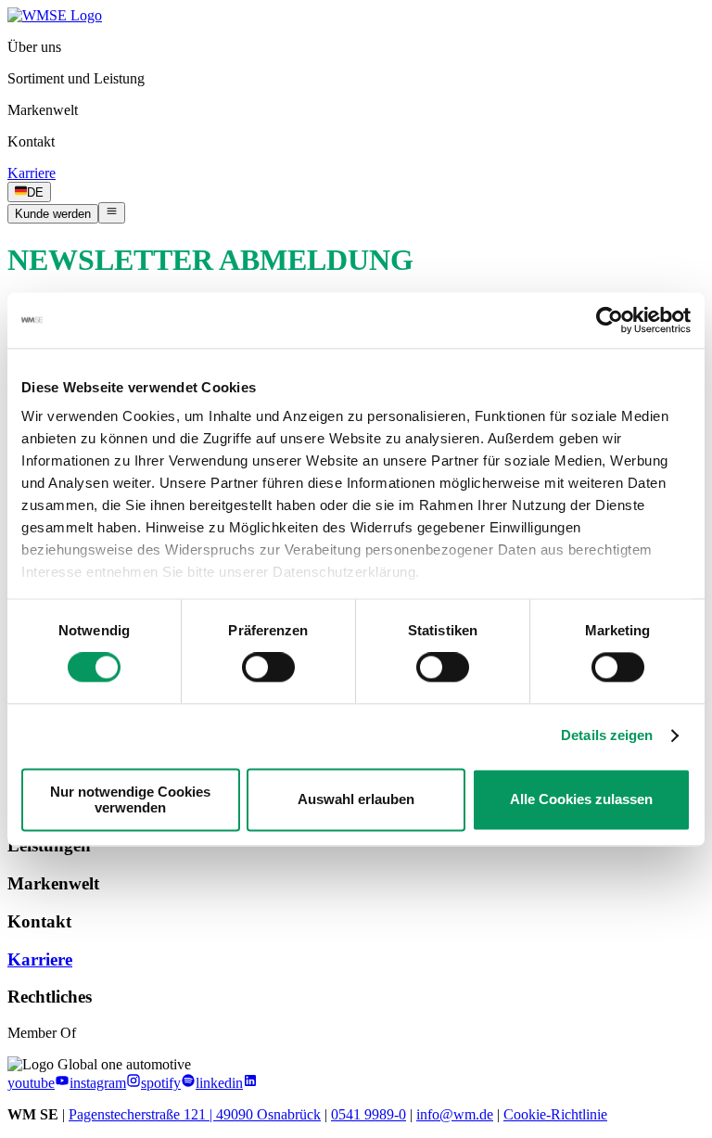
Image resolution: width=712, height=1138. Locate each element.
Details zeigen (607, 736)
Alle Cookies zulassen (581, 800)
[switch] (268, 668)
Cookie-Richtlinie (555, 1114)
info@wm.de (454, 1114)
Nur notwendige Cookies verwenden (130, 799)
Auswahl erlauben (356, 800)
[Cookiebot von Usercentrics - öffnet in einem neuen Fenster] (609, 320)
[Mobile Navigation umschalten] (111, 212)
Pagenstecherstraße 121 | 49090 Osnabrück (195, 1114)
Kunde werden (53, 214)
